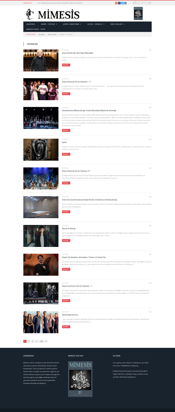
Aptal (64, 142)
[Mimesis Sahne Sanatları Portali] (51, 13)
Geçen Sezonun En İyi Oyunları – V (76, 82)
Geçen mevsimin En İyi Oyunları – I (77, 286)
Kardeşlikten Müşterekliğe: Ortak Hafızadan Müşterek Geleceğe (89, 110)
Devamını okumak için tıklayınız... (35, 383)
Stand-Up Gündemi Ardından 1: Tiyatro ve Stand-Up (84, 257)
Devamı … (66, 65)
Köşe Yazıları (116, 24)
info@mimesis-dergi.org (129, 366)
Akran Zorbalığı (69, 228)
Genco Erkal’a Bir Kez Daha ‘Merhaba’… (78, 53)
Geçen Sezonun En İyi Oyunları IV (76, 171)
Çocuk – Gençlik (94, 24)
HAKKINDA (30, 24)
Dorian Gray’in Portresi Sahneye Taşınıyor (54, 3)
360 (41, 341)
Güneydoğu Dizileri (70, 315)
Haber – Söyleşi (48, 24)
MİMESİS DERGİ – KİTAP (35, 29)
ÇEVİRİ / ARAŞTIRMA (71, 24)
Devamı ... (66, 130)
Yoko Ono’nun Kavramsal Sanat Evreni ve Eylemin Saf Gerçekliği (89, 200)
